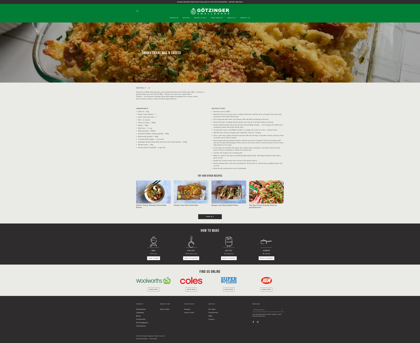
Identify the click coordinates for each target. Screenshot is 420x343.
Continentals (140, 319)
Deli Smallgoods (142, 322)
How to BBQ (153, 258)
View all (210, 216)
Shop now (153, 289)
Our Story (212, 309)
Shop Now (266, 289)
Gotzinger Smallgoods (147, 336)
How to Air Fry (228, 258)
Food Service (141, 326)
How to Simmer (266, 258)
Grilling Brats (141, 309)
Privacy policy (153, 339)
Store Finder (164, 309)
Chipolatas (140, 312)
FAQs (210, 316)
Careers (211, 319)
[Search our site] (137, 11)
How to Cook (189, 312)
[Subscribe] (283, 309)
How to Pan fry (191, 258)
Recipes (187, 309)
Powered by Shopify (141, 339)
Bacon (138, 316)
